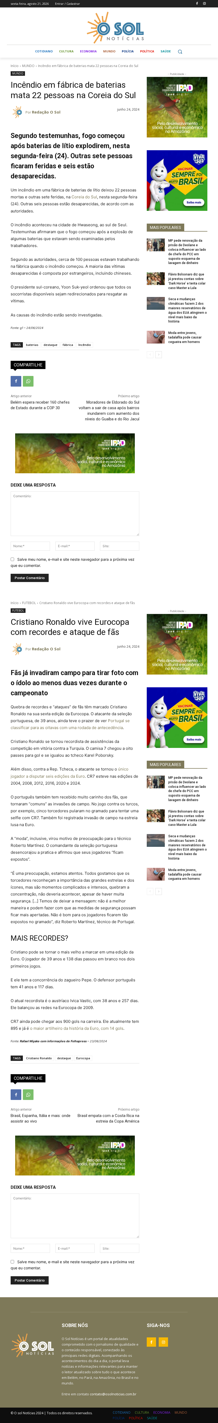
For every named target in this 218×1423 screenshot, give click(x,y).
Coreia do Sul (84, 196)
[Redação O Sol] (18, 112)
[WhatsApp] (28, 381)
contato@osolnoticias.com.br (113, 1394)
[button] (180, 51)
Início (15, 66)
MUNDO (28, 66)
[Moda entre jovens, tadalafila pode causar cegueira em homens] (156, 337)
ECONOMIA (161, 1412)
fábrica (68, 345)
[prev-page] (150, 354)
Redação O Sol (46, 112)
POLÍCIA (119, 1418)
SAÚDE (152, 1418)
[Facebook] (197, 4)
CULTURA (142, 1412)
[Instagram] (204, 4)
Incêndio (84, 345)
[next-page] (158, 354)
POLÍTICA (136, 1418)
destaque (50, 345)
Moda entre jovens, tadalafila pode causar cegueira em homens (185, 337)
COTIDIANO (122, 1412)
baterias (32, 345)
